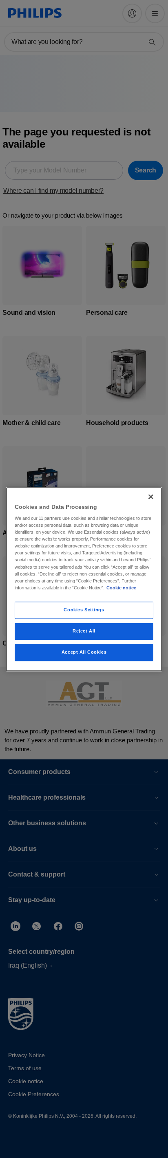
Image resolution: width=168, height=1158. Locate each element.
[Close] (151, 497)
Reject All (84, 630)
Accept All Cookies (84, 652)
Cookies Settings (84, 609)
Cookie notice (121, 587)
